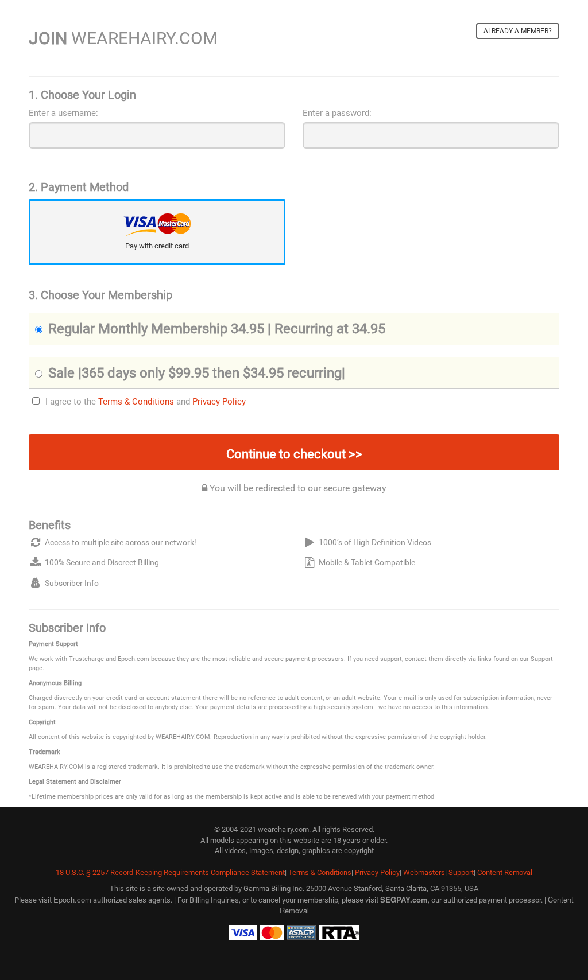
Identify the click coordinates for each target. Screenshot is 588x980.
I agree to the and (145, 401)
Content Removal (504, 872)
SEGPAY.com (404, 899)
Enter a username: (63, 113)
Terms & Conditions (136, 401)
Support (461, 872)
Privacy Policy (219, 401)
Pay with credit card (157, 246)
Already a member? (517, 31)
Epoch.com (72, 899)
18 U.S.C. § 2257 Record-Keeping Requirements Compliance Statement (170, 872)
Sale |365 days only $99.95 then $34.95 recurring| (196, 373)
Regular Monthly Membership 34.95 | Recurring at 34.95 (216, 329)
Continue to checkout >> (294, 454)
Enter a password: (337, 113)
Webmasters (424, 872)
